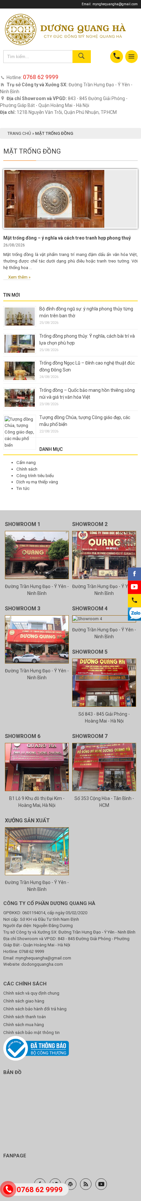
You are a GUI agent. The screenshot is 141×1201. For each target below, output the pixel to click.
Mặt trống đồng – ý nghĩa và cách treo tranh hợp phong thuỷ (67, 238)
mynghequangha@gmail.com (115, 4)
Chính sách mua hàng (23, 1024)
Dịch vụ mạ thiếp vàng (37, 481)
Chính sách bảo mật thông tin (31, 1032)
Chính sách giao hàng (23, 1001)
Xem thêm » (19, 277)
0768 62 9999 (31, 951)
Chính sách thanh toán (24, 1016)
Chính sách (26, 469)
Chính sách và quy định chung (31, 993)
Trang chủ (19, 133)
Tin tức (23, 488)
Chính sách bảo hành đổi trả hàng (35, 1008)
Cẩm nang (26, 462)
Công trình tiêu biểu (35, 475)
